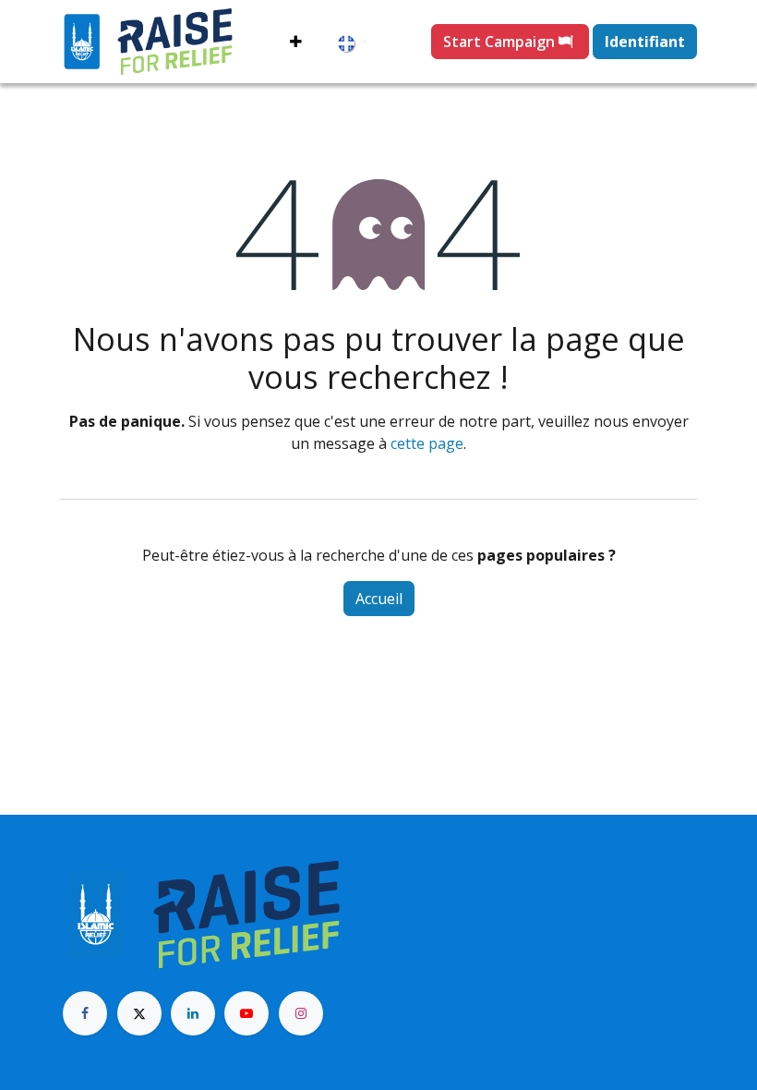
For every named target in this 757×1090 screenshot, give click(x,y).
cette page (427, 443)
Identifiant (645, 41)
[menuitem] (295, 41)
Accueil (379, 598)
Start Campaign (501, 41)
